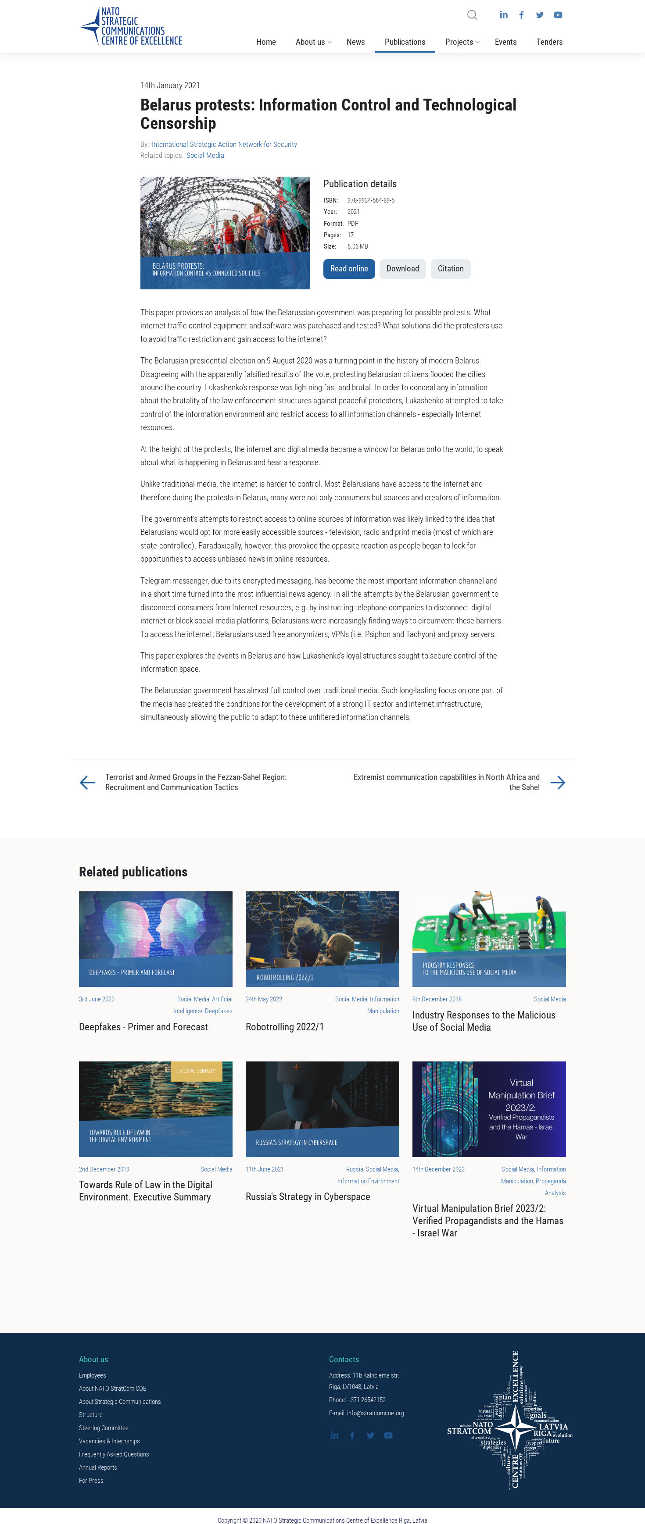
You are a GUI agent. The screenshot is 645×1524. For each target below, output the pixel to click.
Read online (349, 269)
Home (266, 42)
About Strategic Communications (120, 1402)
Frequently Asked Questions (114, 1454)
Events (506, 42)
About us (310, 42)
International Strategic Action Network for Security (224, 144)
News (356, 42)
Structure (91, 1415)
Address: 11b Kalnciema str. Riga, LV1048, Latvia (364, 1381)
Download (403, 269)
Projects (459, 42)
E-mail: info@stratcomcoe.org (366, 1413)
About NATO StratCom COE (112, 1388)
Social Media (205, 155)
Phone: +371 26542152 (357, 1400)
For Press (91, 1481)
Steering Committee (104, 1428)
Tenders (550, 42)
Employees (92, 1375)
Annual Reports (98, 1467)
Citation (451, 269)
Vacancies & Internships (109, 1441)
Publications (405, 42)
